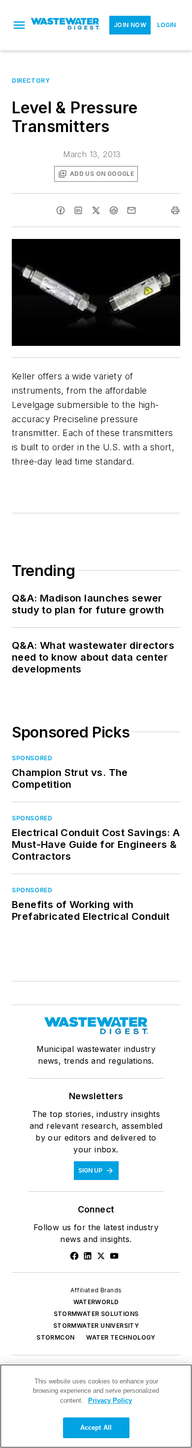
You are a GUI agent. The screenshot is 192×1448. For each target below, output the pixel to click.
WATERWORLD (96, 1302)
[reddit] (114, 210)
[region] (96, 1406)
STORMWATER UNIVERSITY (96, 1325)
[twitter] (96, 210)
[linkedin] (78, 210)
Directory (31, 80)
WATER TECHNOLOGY (120, 1337)
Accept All (96, 1427)
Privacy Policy (110, 1400)
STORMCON (55, 1337)
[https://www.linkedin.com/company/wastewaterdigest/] (88, 1256)
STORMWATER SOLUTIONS (96, 1313)
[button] (19, 25)
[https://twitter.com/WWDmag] (101, 1256)
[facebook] (60, 210)
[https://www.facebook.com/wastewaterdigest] (74, 1256)
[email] (131, 210)
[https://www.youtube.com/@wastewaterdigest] (114, 1256)
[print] (175, 210)
